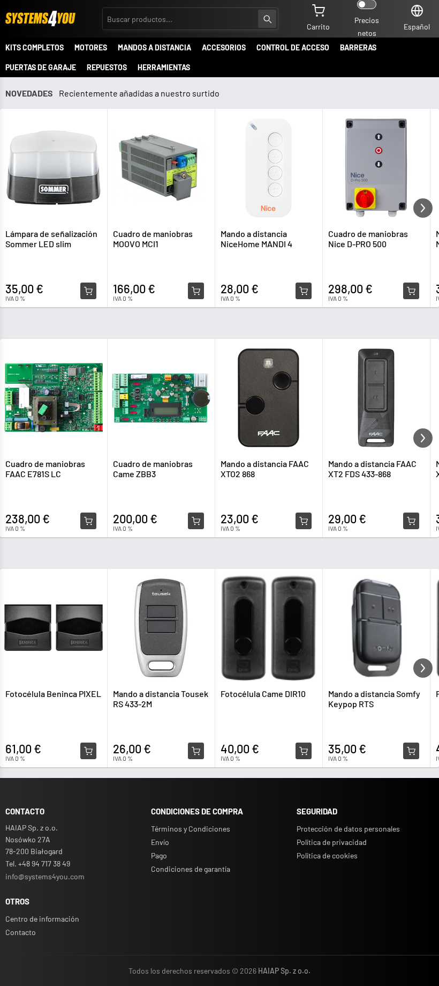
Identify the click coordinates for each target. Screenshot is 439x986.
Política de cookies (327, 855)
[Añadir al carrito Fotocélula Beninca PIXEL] (88, 751)
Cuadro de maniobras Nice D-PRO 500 (368, 238)
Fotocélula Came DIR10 (263, 693)
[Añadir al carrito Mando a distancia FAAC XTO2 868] (304, 521)
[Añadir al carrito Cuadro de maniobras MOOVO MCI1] (196, 291)
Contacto (20, 932)
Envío (160, 842)
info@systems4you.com (45, 876)
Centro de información (42, 918)
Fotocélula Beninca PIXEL (53, 693)
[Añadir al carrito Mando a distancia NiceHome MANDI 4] (304, 291)
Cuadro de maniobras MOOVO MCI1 (153, 238)
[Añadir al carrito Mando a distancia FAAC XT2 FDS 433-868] (411, 521)
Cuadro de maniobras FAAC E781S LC (45, 468)
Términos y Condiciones (190, 828)
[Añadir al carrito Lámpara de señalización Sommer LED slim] (88, 291)
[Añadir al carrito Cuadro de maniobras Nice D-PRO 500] (411, 291)
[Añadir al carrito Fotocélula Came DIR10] (304, 751)
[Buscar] (267, 19)
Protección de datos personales (348, 828)
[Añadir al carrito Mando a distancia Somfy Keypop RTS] (411, 751)
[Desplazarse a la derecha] (423, 208)
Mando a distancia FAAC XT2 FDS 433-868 (372, 468)
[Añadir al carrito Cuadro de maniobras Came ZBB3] (196, 521)
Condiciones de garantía (190, 868)
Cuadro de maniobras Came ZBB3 (153, 468)
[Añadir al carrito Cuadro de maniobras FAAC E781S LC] (88, 521)
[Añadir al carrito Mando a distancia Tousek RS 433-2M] (196, 751)
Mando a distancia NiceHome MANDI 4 (256, 238)
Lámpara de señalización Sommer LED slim (51, 238)
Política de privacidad (332, 842)
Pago (159, 855)
